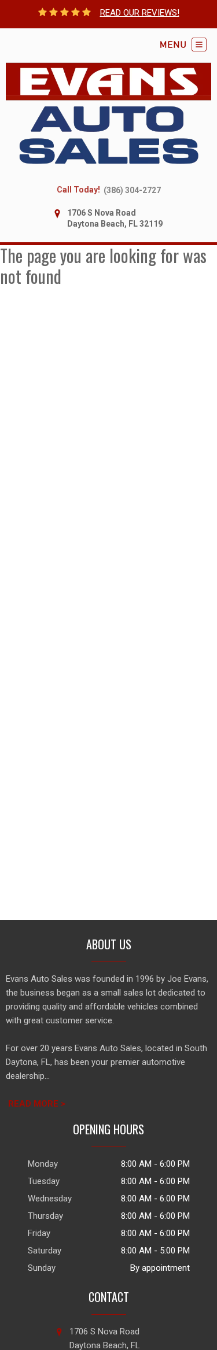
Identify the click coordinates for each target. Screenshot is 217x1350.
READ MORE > (37, 1104)
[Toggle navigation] (183, 44)
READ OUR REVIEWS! (139, 13)
